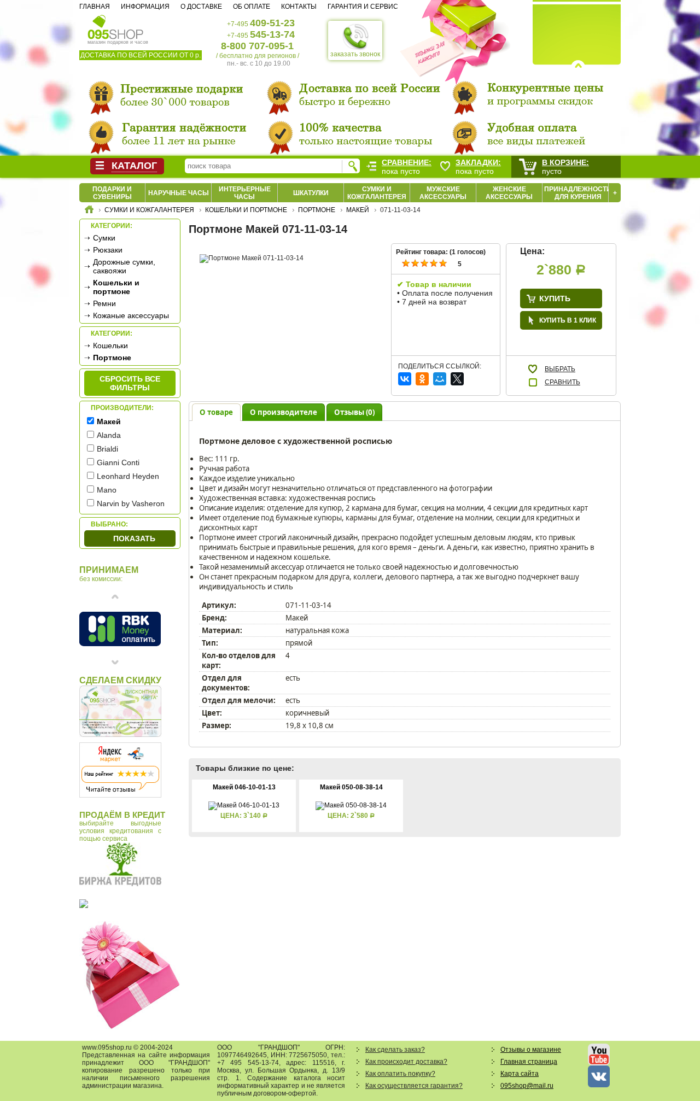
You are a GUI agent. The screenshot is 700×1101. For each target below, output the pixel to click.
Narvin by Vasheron (131, 503)
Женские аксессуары (509, 193)
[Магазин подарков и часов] (116, 26)
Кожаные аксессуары (131, 315)
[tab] (216, 411)
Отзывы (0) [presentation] (354, 412)
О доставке (201, 6)
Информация (145, 6)
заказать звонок (355, 54)
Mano (106, 489)
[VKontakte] (404, 378)
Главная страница (528, 1061)
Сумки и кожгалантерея (376, 193)
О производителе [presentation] (283, 412)
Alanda (109, 435)
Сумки (104, 237)
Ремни (104, 303)
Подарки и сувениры (112, 193)
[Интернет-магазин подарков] (89, 211)
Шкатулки (311, 193)
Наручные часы (178, 193)
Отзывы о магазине (530, 1049)
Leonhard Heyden (128, 476)
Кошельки (110, 345)
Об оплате (251, 6)
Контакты (299, 6)
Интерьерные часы (245, 193)
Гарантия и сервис (363, 6)
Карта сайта (519, 1073)
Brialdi (107, 448)
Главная (94, 6)
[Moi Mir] (439, 378)
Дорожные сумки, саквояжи (124, 266)
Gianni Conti (118, 462)
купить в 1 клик (567, 320)
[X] (457, 378)
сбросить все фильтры (130, 383)
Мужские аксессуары (442, 193)
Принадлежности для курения (577, 193)
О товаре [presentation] (216, 412)
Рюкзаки (107, 249)
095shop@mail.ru (526, 1086)
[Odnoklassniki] (422, 378)
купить (554, 298)
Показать (134, 538)
